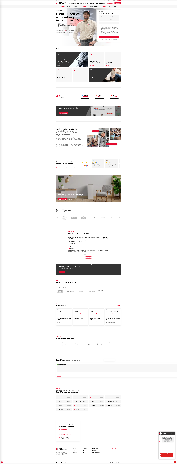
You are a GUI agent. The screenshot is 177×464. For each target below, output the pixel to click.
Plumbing (86, 3)
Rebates (100, 3)
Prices (96, 3)
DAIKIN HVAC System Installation (78, 319)
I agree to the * (105, 25)
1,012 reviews (75, 6)
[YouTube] (61, 463)
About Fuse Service (60, 0)
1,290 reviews (114, 6)
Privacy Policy (107, 25)
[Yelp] (63, 463)
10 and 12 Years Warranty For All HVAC (64, 319)
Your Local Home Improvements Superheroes (113, 319)
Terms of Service (103, 33)
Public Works (91, 3)
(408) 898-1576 (118, 0)
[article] (64, 218)
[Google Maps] (65, 463)
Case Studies (74, 0)
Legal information (95, 454)
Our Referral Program (69, 0)
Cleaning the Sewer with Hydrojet (95, 319)
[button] (92, 163)
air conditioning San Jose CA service (92, 250)
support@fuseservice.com (66, 434)
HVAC (74, 450)
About (84, 450)
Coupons (84, 457)
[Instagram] (59, 463)
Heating (77, 3)
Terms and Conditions (96, 452)
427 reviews (95, 6)
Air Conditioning (72, 3)
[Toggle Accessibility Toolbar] (2, 461)
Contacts (65, 0)
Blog (56, 0)
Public (74, 457)
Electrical (82, 3)
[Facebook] (56, 463)
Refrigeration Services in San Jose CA (77, 254)
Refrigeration (75, 452)
